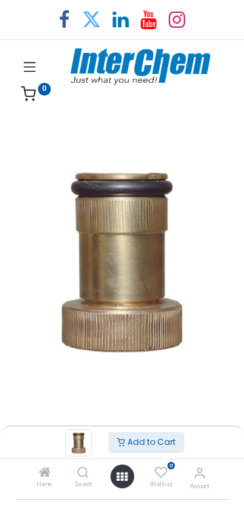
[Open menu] (122, 477)
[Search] (83, 473)
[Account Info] (199, 473)
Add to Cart (150, 442)
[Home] (45, 473)
